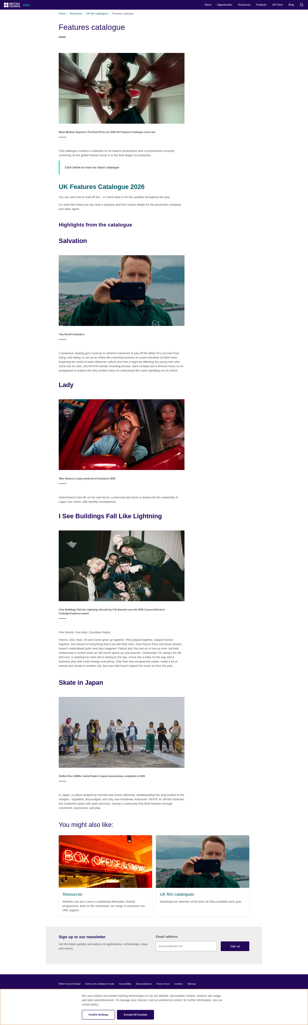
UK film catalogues (97, 13)
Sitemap (191, 983)
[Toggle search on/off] (301, 5)
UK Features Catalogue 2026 (102, 186)
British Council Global (69, 983)
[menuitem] (208, 5)
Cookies (178, 983)
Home (62, 13)
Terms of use (163, 983)
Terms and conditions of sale (99, 983)
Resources (76, 13)
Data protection (144, 983)
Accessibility (125, 983)
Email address (167, 936)
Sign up (235, 946)
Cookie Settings (98, 1014)
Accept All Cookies (135, 1014)
